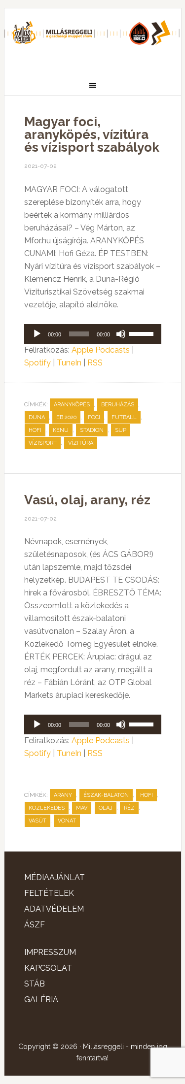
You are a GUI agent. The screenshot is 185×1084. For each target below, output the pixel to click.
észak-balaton (106, 795)
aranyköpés (72, 404)
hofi (35, 430)
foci (94, 417)
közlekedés (47, 808)
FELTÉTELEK (49, 893)
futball (124, 417)
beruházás (117, 404)
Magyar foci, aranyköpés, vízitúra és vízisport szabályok (91, 134)
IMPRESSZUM (50, 952)
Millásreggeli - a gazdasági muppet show (92, 38)
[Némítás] (121, 334)
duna (37, 417)
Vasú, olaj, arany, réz (87, 500)
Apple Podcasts (101, 350)
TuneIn (69, 362)
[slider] (142, 333)
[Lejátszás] (37, 334)
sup (120, 430)
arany (63, 795)
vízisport (43, 443)
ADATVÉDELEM (54, 909)
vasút (37, 821)
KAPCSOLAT (48, 968)
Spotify (37, 362)
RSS (95, 362)
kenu (61, 430)
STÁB (34, 983)
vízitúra (80, 443)
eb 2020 (66, 417)
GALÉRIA (41, 999)
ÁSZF (34, 924)
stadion (92, 430)
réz (129, 808)
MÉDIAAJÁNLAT (54, 877)
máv (81, 808)
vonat (67, 821)
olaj (105, 808)
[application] (92, 334)
